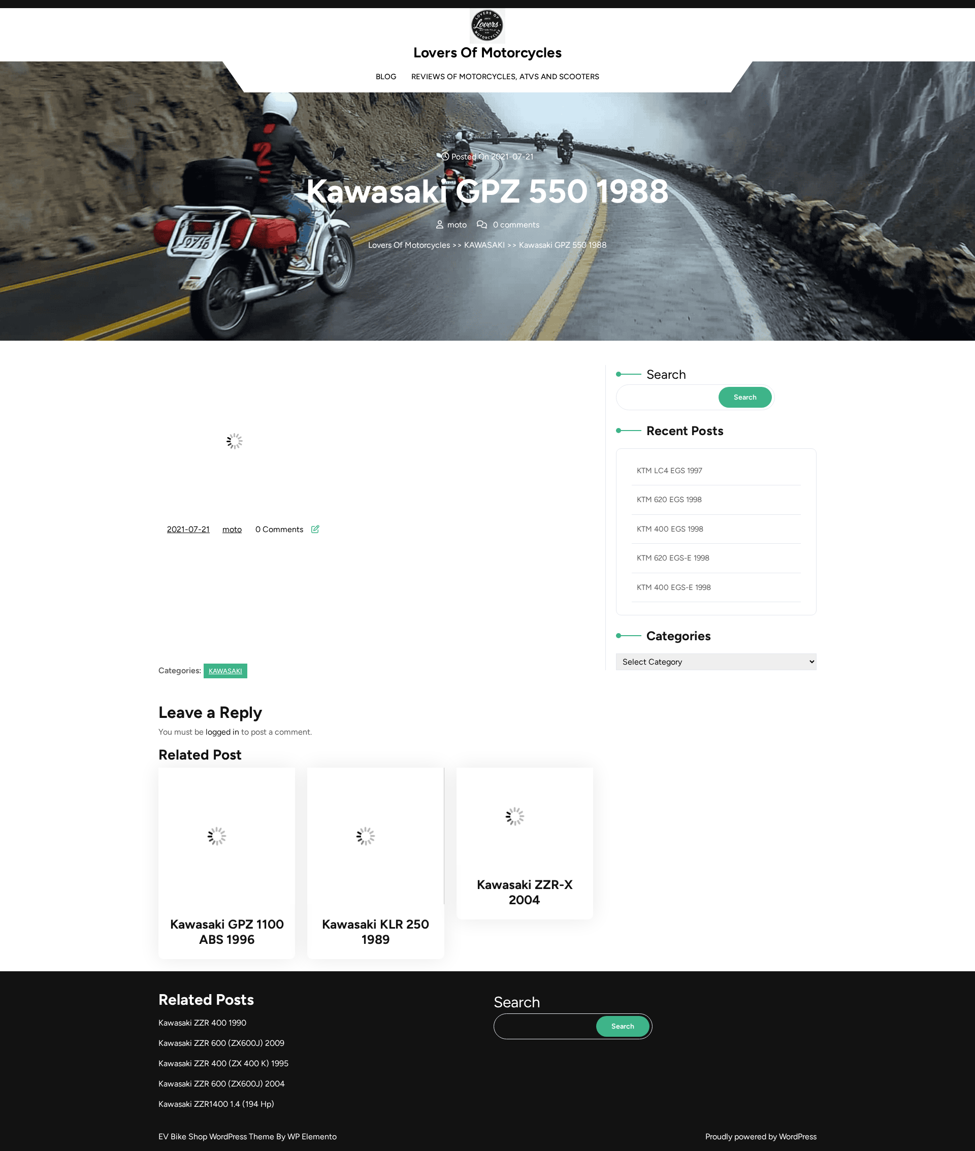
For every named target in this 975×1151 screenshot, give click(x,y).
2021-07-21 (189, 530)
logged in (222, 732)
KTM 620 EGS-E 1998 (673, 558)
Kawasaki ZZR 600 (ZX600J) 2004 (221, 1084)
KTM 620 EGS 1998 (669, 499)
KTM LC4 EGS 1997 (669, 470)
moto (232, 529)
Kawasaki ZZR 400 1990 (202, 1023)
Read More (222, 836)
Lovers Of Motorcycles (487, 52)
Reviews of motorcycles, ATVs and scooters (505, 76)
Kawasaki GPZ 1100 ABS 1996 (227, 931)
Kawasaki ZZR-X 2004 (525, 892)
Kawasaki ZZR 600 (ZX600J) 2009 (221, 1043)
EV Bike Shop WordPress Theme (217, 1136)
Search (666, 374)
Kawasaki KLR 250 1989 (375, 931)
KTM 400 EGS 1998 (670, 529)
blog (386, 76)
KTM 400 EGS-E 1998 (674, 587)
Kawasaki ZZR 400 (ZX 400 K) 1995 (223, 1063)
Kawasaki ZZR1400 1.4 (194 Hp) (216, 1104)
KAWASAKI (484, 245)
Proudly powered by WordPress (761, 1136)
